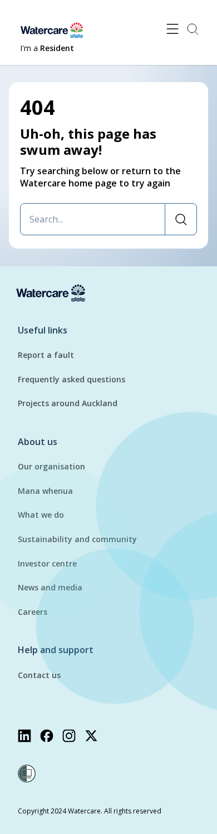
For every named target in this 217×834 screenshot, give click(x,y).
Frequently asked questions (71, 379)
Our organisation (51, 466)
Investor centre (47, 563)
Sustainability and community (77, 539)
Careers (32, 611)
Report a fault (46, 355)
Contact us (39, 675)
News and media (50, 587)
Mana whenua (45, 491)
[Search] (180, 219)
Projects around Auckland (67, 403)
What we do (41, 514)
